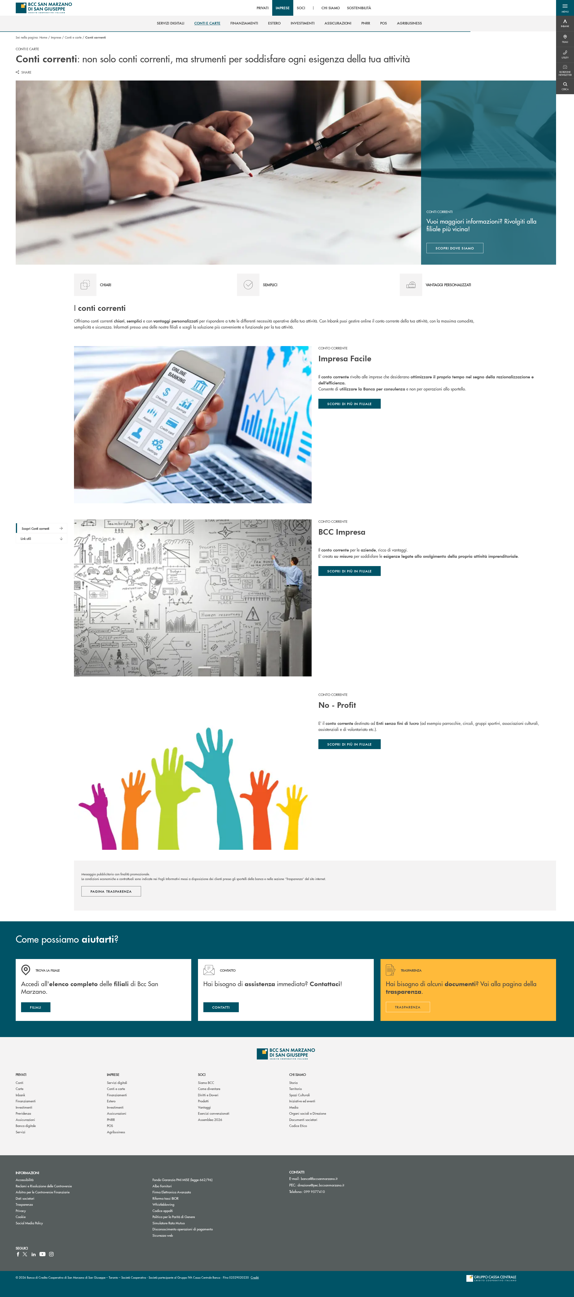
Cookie (21, 1216)
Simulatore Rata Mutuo (168, 1223)
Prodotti (203, 1101)
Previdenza (23, 1113)
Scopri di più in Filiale (349, 403)
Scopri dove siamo (455, 248)
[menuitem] (170, 23)
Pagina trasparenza (111, 891)
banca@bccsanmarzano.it (319, 1178)
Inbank (20, 1094)
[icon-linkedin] (33, 1254)
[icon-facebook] (18, 1254)
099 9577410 (314, 1191)
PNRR (111, 1119)
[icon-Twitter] (25, 1254)
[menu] (314, 8)
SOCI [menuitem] (301, 8)
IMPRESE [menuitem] (283, 8)
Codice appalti (162, 1210)
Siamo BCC (206, 1082)
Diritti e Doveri (208, 1094)
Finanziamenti (26, 1101)
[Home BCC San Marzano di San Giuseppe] (44, 8)
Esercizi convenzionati (213, 1113)
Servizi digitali (117, 1082)
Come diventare (209, 1088)
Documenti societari (303, 1119)
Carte (19, 1088)
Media (293, 1107)
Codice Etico (298, 1125)
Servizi (20, 1131)
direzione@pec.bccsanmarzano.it (321, 1185)
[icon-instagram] (51, 1254)
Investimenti (24, 1107)
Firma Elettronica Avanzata (171, 1192)
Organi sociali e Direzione (307, 1113)
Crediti (255, 1277)
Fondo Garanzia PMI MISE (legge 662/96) (199, 1179)
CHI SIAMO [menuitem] (331, 8)
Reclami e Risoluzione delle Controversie (44, 1186)
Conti (19, 1082)
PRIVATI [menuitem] (263, 8)
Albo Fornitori (162, 1186)
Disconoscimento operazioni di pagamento (182, 1229)
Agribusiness (116, 1131)
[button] (565, 8)
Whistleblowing (163, 1204)
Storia (293, 1082)
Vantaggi (204, 1107)
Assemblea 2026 (210, 1119)
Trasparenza (24, 1204)
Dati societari (25, 1198)
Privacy (21, 1210)
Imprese (56, 37)
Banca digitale (26, 1125)
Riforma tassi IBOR (165, 1198)
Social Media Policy (29, 1223)
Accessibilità (24, 1179)
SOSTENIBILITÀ (359, 8)
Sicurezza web (162, 1235)
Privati (21, 1074)
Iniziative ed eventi (302, 1101)
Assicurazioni (25, 1119)
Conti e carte (73, 37)
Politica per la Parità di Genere (190, 1216)
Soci (201, 1074)
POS (110, 1125)
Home (43, 37)
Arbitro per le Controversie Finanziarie (43, 1192)
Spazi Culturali (299, 1094)
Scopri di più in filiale (349, 744)
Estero (111, 1101)
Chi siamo (297, 1074)
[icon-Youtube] (42, 1254)
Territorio (295, 1088)
